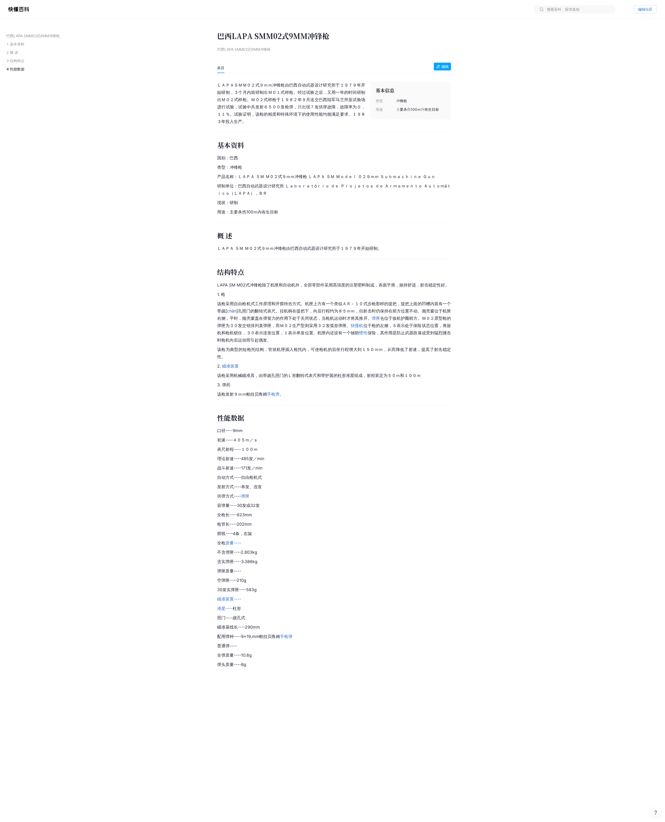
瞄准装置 (230, 366)
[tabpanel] (334, 373)
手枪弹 (273, 394)
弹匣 (376, 318)
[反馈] (655, 812)
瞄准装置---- (229, 599)
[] (231, 311)
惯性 (363, 332)
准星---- (225, 608)
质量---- (233, 542)
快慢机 (357, 325)
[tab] (220, 68)
